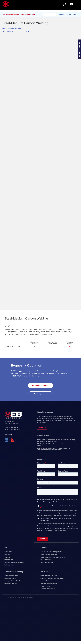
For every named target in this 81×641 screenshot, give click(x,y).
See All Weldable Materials (12, 28)
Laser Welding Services (48, 554)
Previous (8, 31)
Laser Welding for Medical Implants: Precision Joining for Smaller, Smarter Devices (56, 440)
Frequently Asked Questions (14, 562)
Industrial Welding (10, 583)
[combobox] (49, 14)
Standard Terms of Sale (48, 576)
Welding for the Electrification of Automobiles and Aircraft (54, 444)
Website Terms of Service (49, 583)
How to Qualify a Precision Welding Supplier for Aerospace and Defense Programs (54, 449)
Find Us (7, 554)
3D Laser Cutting (46, 560)
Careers (7, 557)
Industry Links (9, 565)
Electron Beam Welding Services (51, 552)
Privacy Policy (45, 581)
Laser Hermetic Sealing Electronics (52, 557)
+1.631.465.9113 (17, 376)
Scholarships (9, 560)
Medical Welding (10, 578)
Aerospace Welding (11, 576)
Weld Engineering (46, 562)
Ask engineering (40, 394)
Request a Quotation (40, 385)
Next (29, 31)
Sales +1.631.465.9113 (12, 427)
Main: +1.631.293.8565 (12, 429)
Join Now (42, 427)
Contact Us (8, 552)
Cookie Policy (45, 586)
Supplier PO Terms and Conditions (52, 578)
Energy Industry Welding (13, 581)
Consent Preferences (47, 589)
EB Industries (17, 5)
